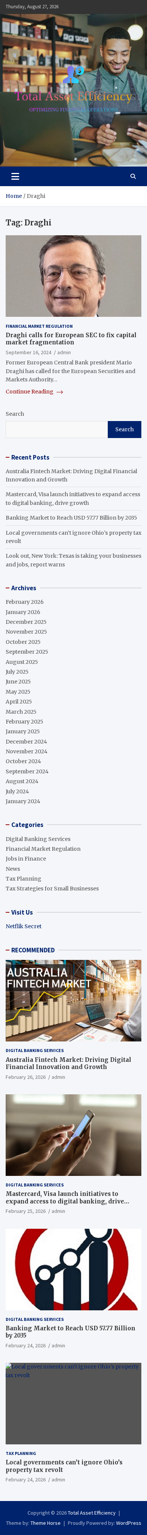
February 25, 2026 (26, 1211)
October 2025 (23, 642)
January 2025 (23, 731)
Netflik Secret (23, 926)
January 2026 (23, 612)
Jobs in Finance (26, 858)
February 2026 (25, 602)
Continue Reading (30, 391)
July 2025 (17, 671)
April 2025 (19, 701)
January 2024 (23, 801)
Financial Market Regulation (39, 326)
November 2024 (26, 751)
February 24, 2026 (26, 1345)
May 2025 (18, 691)
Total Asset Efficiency (92, 1512)
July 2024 (17, 791)
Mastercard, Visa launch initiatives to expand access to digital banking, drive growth (65, 1201)
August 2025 (22, 662)
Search (15, 413)
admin (64, 352)
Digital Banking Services (38, 839)
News (13, 868)
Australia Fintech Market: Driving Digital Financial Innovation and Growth (68, 1063)
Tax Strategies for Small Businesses (52, 888)
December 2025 (26, 622)
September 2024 (27, 771)
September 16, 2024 (28, 352)
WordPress (128, 1523)
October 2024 (23, 761)
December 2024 (26, 741)
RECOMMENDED (33, 950)
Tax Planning (23, 878)
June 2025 (18, 681)
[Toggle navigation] (15, 176)
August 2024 (22, 781)
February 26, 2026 (26, 1077)
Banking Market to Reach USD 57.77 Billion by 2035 (71, 517)
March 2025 (21, 711)
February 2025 (24, 721)
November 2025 (26, 631)
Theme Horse (46, 1523)
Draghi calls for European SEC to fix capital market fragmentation (71, 339)
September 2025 (27, 651)
